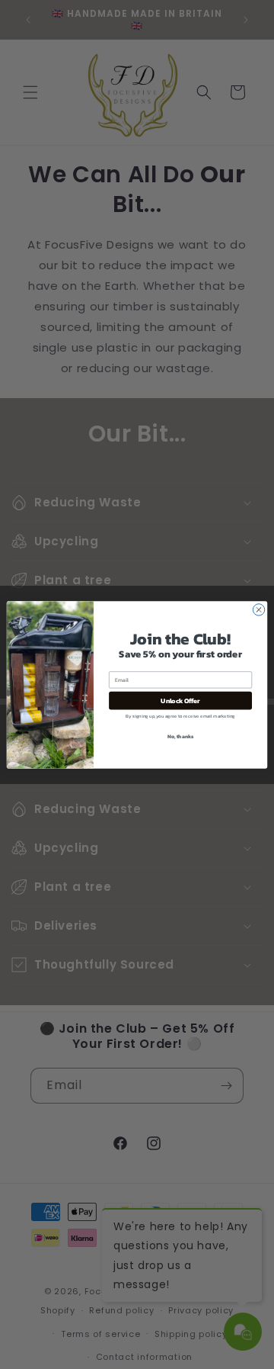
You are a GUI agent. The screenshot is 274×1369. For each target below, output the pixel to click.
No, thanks (180, 736)
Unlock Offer (180, 700)
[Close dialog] (258, 609)
